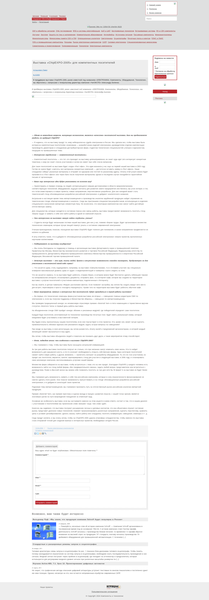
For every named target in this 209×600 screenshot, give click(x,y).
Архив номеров (155, 13)
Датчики (36, 34)
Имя (156, 62)
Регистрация (44, 22)
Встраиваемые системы (145, 31)
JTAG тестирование (64, 31)
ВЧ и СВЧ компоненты (165, 31)
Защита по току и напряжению (62, 34)
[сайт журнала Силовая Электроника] (61, 587)
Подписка (153, 9)
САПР (104, 42)
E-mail (156, 67)
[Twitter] (38, 433)
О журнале (53, 16)
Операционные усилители (89, 38)
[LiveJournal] (45, 433)
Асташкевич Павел (40, 70)
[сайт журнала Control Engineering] (129, 587)
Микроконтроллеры (163, 34)
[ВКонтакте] (35, 433)
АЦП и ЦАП (105, 31)
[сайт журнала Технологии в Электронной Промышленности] (76, 587)
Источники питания (124, 34)
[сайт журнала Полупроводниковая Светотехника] (94, 587)
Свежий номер (155, 5)
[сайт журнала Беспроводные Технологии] (113, 587)
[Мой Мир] (43, 433)
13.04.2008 (39, 428)
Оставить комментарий (44, 430)
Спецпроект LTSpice (58, 19)
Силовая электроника (117, 42)
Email (38, 486)
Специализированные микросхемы (142, 42)
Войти (34, 22)
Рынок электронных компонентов (87, 42)
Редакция (44, 16)
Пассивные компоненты (144, 34)
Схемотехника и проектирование (46, 46)
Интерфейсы (109, 34)
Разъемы (68, 42)
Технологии (84, 46)
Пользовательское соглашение (104, 591)
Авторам (36, 16)
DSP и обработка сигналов (43, 31)
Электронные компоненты (101, 46)
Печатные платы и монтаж (138, 38)
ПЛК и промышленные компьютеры (47, 42)
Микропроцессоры (40, 38)
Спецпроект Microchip (41, 19)
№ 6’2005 (36, 75)
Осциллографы (120, 38)
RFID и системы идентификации (86, 31)
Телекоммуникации (70, 46)
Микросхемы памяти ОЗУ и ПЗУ (63, 38)
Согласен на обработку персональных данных (164, 72)
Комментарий (41, 455)
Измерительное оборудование (89, 34)
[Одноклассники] (40, 433)
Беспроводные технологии (123, 31)
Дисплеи (44, 34)
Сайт (37, 494)
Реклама (62, 16)
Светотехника (107, 38)
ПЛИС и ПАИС (157, 38)
